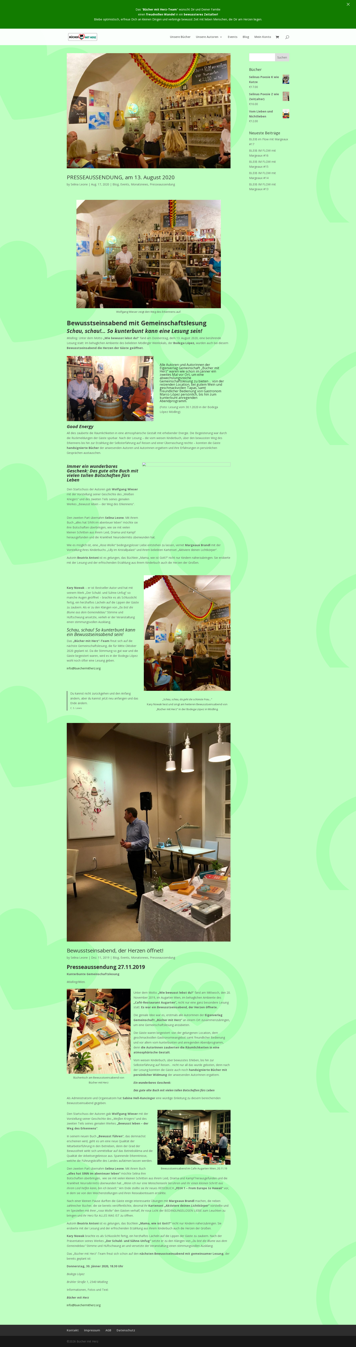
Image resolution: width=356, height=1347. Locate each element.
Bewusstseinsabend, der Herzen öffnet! (115, 950)
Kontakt (73, 1330)
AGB (108, 1330)
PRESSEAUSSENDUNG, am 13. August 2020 (121, 177)
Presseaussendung (162, 184)
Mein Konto (262, 37)
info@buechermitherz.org (84, 668)
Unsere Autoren (207, 37)
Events (232, 37)
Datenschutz (126, 1330)
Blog (246, 37)
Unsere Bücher (180, 37)
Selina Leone (79, 184)
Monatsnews (139, 184)
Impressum (92, 1330)
